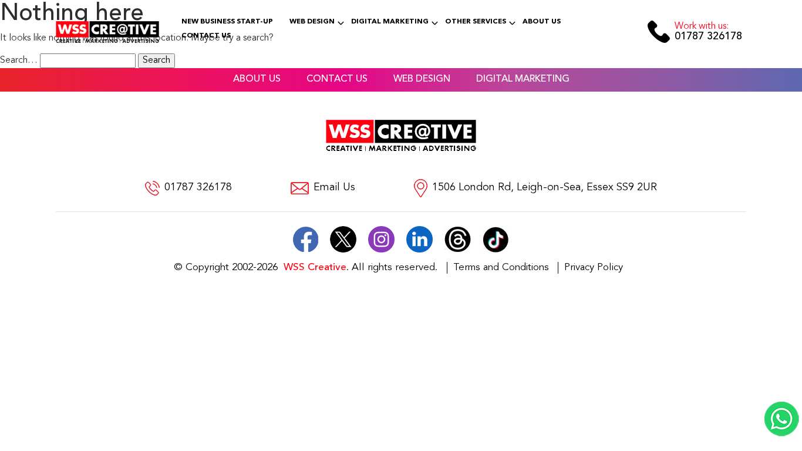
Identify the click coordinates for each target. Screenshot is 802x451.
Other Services (475, 21)
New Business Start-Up (227, 21)
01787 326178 (708, 32)
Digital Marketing (390, 21)
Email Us (334, 188)
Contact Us (206, 35)
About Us (542, 21)
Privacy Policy (593, 267)
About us (257, 79)
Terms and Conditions (501, 267)
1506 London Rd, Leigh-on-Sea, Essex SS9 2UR (544, 188)
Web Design (312, 21)
